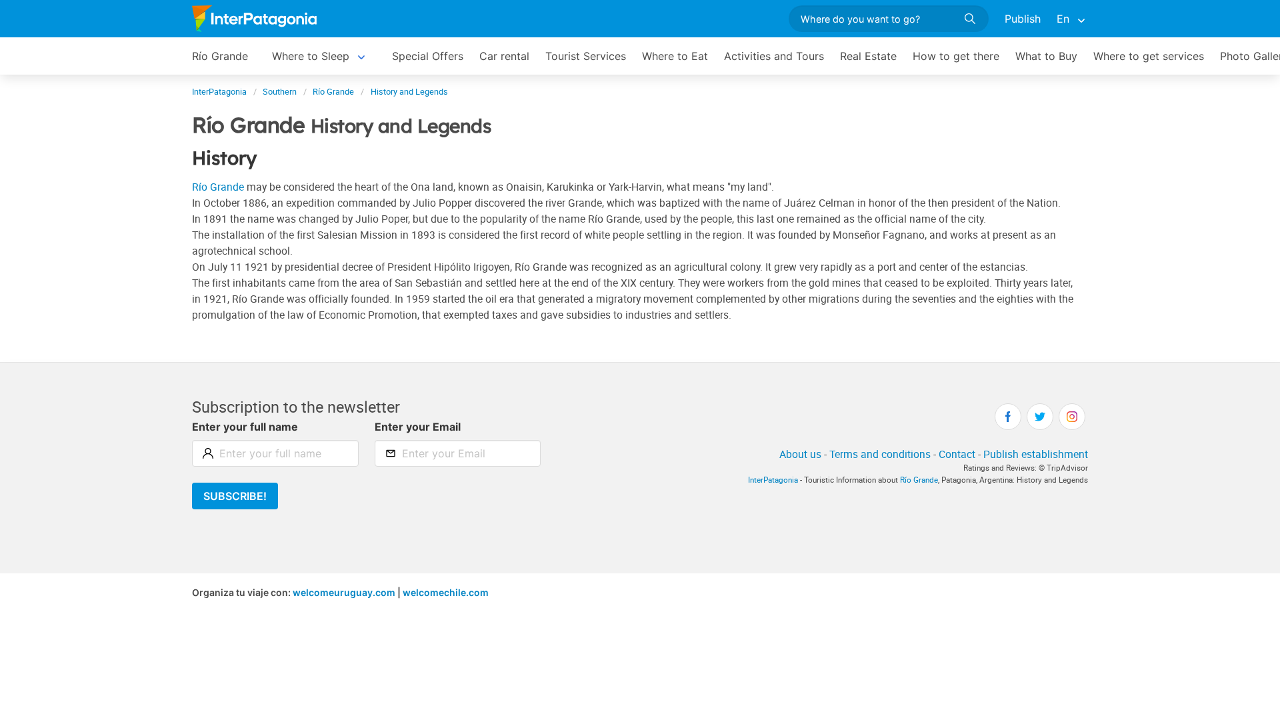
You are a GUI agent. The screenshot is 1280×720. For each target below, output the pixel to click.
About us (800, 454)
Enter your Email (418, 426)
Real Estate (868, 56)
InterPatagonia (773, 480)
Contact (957, 454)
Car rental (504, 56)
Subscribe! (235, 496)
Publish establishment (1035, 454)
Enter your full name (245, 426)
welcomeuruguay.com (344, 592)
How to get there (956, 56)
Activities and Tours (774, 56)
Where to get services (1148, 56)
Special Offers (427, 56)
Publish (1023, 18)
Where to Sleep (310, 56)
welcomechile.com (446, 592)
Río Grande (220, 56)
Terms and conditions (880, 454)
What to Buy (1046, 56)
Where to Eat (675, 56)
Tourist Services (585, 56)
